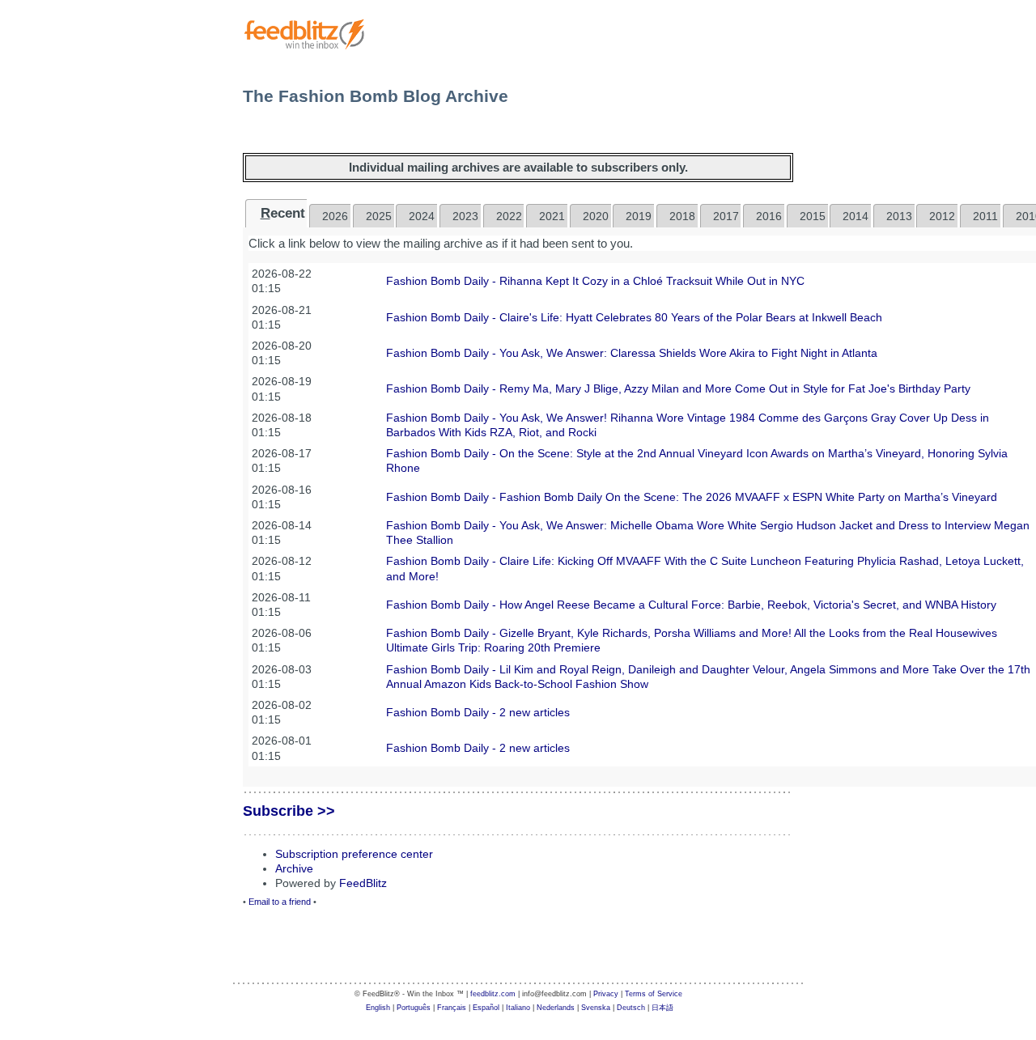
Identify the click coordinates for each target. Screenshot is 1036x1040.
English (378, 1008)
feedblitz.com (493, 994)
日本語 (662, 1008)
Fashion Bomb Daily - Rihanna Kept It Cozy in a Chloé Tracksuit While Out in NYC (595, 280)
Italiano (518, 1008)
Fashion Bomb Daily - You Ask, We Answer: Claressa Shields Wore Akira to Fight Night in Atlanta (631, 352)
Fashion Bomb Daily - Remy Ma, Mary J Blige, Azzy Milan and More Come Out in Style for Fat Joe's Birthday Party (678, 388)
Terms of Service (653, 994)
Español (486, 1008)
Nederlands (556, 1008)
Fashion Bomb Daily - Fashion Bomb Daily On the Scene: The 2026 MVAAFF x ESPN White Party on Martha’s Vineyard (691, 496)
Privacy (605, 994)
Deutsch (631, 1008)
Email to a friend (279, 901)
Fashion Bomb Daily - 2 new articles (478, 712)
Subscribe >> (289, 811)
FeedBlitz (363, 883)
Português (414, 1008)
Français (451, 1008)
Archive (294, 868)
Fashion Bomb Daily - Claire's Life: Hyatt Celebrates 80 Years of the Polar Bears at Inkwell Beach (634, 317)
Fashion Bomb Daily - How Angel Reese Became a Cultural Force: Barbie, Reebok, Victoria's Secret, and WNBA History (691, 604)
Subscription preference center (354, 853)
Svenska (595, 1008)
